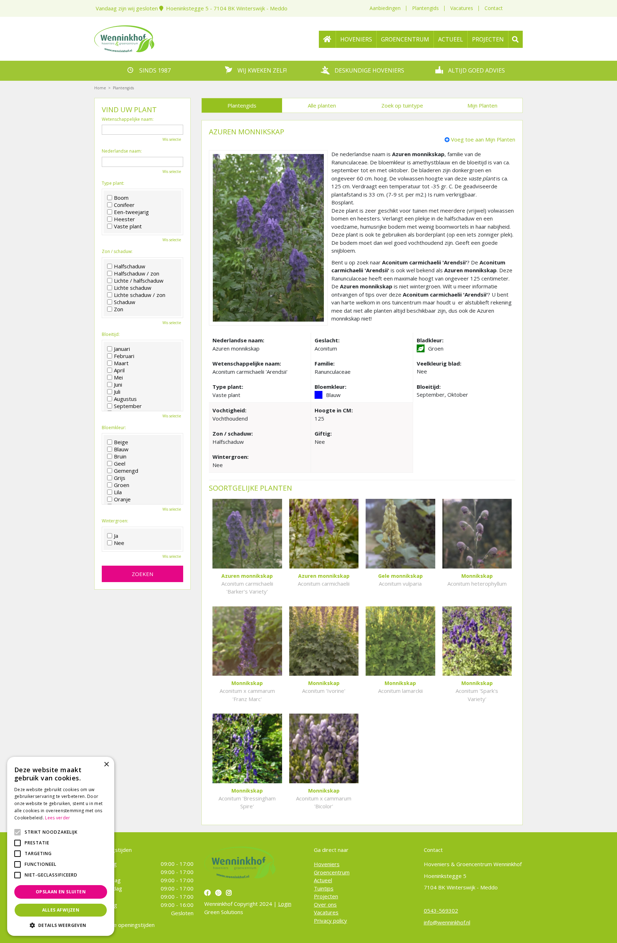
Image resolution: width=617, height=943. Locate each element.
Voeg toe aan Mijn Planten (483, 139)
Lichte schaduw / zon (139, 294)
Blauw (121, 449)
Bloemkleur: (114, 427)
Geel (119, 463)
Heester (124, 219)
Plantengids (425, 8)
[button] (60, 925)
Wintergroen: (115, 520)
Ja (116, 535)
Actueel (323, 880)
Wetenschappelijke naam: (128, 119)
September (128, 405)
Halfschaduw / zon (136, 273)
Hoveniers (327, 864)
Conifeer (124, 204)
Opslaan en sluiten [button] (61, 892)
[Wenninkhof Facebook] (208, 892)
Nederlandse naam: (122, 151)
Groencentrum (332, 871)
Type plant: (113, 183)
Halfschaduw (129, 266)
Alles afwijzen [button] (61, 910)
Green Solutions (223, 911)
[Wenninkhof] (124, 37)
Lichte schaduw (132, 287)
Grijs (119, 477)
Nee (119, 542)
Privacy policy (330, 920)
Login (284, 903)
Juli (117, 391)
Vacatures (461, 8)
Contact (494, 8)
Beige (121, 442)
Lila (118, 492)
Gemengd (126, 470)
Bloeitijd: (111, 334)
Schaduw (124, 301)
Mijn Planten (482, 105)
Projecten (326, 896)
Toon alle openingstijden (124, 924)
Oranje (122, 499)
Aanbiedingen (385, 8)
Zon (118, 309)
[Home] (327, 39)
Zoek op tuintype (402, 105)
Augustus (125, 398)
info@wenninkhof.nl (447, 921)
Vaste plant (128, 226)
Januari (122, 348)
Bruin (120, 456)
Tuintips (323, 888)
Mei (118, 377)
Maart (121, 363)
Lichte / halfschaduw (139, 280)
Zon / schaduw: (117, 251)
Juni (118, 384)
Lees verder (57, 818)
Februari (124, 355)
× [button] (106, 764)
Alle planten (322, 105)
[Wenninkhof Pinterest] (219, 892)
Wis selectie (171, 139)
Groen (121, 484)
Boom (121, 197)
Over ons (325, 904)
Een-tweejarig (131, 211)
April (119, 370)
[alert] (60, 846)
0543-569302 (441, 910)
